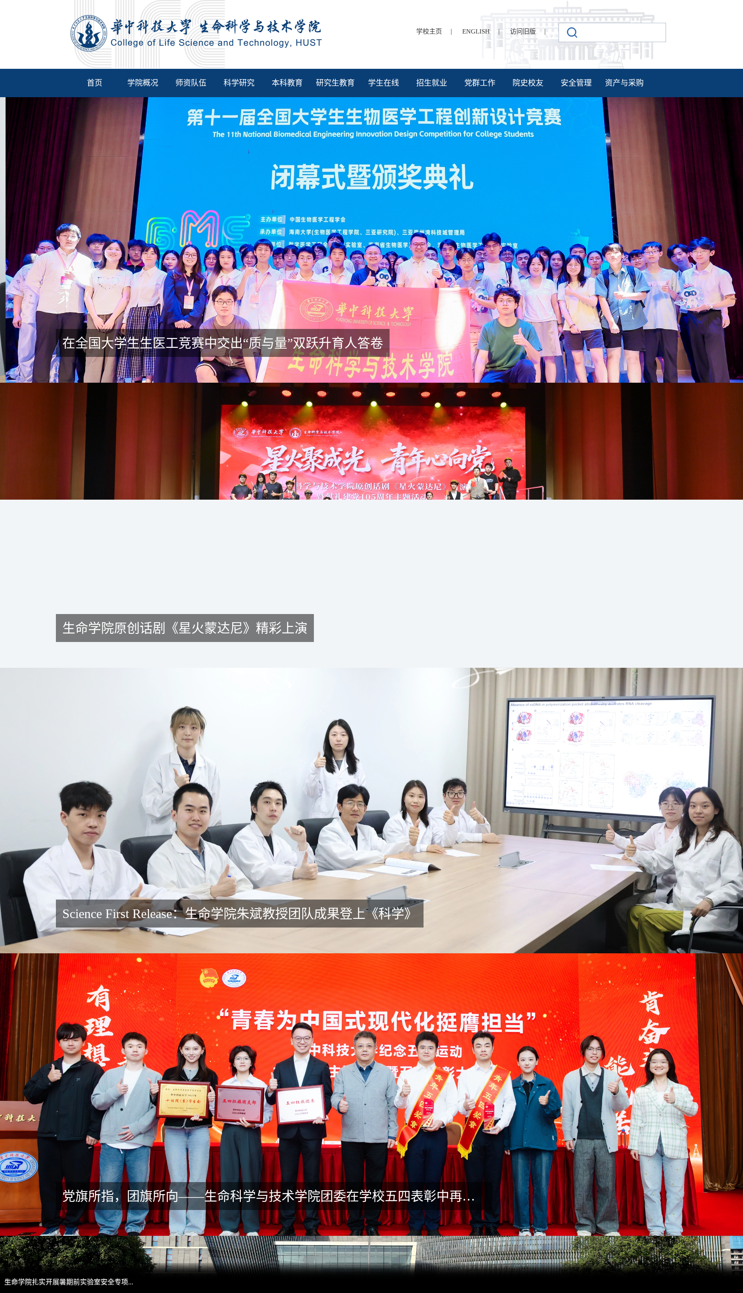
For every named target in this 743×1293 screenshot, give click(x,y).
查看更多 (103, 638)
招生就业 (431, 83)
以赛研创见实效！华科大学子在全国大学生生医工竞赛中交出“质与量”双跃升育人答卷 (594, 539)
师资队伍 (190, 83)
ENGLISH (476, 31)
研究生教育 (335, 83)
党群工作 (479, 83)
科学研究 (239, 83)
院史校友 (528, 83)
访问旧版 (523, 31)
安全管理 (576, 83)
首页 (94, 83)
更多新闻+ (656, 405)
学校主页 (429, 31)
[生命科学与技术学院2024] (197, 18)
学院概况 (142, 83)
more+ (193, 1144)
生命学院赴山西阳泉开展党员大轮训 (422, 528)
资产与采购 (624, 83)
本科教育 (287, 83)
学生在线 (383, 83)
